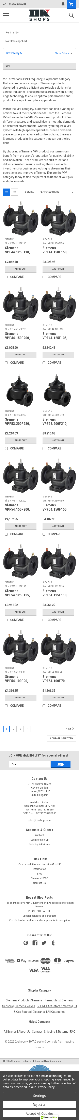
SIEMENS (9, 239)
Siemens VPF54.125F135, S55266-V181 (17, 595)
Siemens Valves (25, 1006)
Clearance (39, 1011)
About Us (24, 1031)
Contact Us (39, 883)
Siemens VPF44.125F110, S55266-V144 (17, 252)
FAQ (72, 1031)
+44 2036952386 (16, 3)
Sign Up (44, 839)
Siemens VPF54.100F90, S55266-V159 (16, 680)
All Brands (10, 1031)
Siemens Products (17, 1000)
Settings (39, 1095)
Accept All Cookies (39, 1113)
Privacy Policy (45, 1087)
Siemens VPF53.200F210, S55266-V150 (55, 423)
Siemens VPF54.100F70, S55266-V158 (54, 680)
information (39, 869)
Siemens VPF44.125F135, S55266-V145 (55, 337)
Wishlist (39, 835)
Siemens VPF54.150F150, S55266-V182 (55, 509)
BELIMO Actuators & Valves (54, 1006)
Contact (37, 1031)
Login (34, 839)
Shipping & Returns (39, 844)
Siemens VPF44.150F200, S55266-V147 (17, 337)
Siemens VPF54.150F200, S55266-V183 (17, 509)
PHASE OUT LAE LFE (39, 911)
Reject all (39, 1104)
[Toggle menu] (6, 15)
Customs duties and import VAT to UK (39, 864)
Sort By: (29, 191)
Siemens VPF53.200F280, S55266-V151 (17, 423)
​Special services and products (40, 915)
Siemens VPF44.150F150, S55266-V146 (55, 252)
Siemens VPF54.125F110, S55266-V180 (55, 595)
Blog (39, 873)
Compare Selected (61, 738)
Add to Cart (21, 269)
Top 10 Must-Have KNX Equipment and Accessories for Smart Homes (39, 904)
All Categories (56, 1011)
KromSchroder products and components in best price (39, 920)
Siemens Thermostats (45, 1000)
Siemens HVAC (39, 878)
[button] (39, 53)
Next (69, 729)
